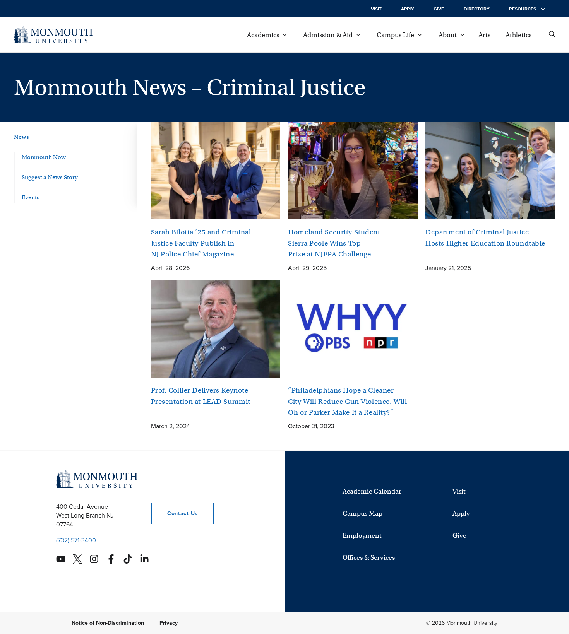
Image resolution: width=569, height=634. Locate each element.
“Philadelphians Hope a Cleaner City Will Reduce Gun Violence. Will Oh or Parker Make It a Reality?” (347, 401)
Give (439, 8)
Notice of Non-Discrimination (108, 623)
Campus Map (362, 513)
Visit (376, 8)
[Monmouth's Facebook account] (111, 559)
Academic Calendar (372, 491)
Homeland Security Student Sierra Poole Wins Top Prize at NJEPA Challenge (334, 243)
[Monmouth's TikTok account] (127, 559)
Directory (477, 8)
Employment (362, 535)
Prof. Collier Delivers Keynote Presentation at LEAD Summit (200, 396)
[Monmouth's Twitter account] (77, 559)
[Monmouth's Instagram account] (94, 559)
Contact (174, 513)
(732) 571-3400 (76, 540)
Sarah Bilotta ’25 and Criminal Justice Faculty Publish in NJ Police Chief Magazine (201, 243)
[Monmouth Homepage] (53, 34)
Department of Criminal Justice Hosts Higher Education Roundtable (485, 238)
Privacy (168, 623)
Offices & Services (369, 558)
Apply (407, 8)
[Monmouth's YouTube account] (60, 559)
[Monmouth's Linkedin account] (144, 559)
